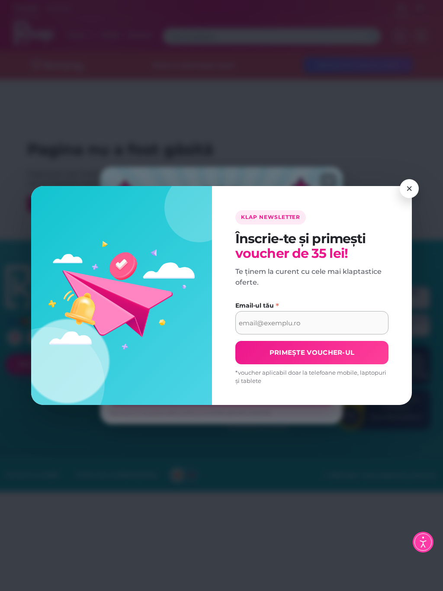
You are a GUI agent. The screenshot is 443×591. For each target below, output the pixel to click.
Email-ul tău (257, 306)
